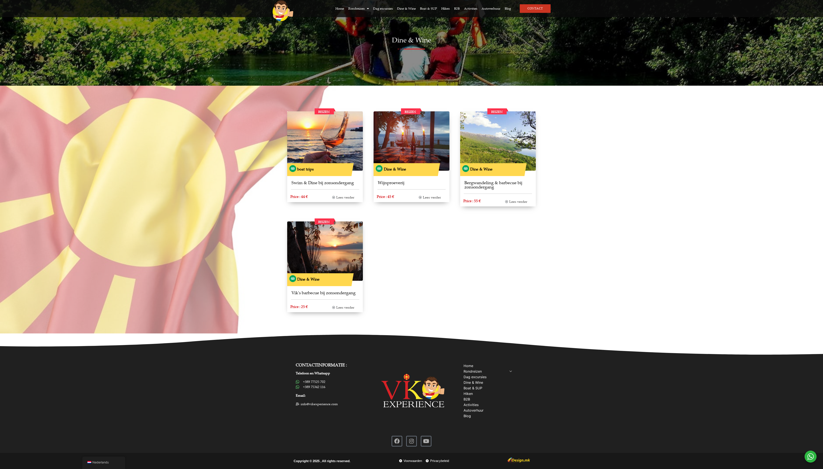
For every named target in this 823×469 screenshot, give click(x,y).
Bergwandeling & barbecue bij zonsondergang (493, 185)
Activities (470, 8)
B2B (457, 8)
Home (339, 8)
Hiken (445, 8)
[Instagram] (411, 441)
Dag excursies (383, 8)
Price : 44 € (299, 196)
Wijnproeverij (391, 182)
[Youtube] (426, 441)
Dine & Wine (406, 8)
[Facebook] (397, 441)
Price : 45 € (385, 196)
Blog (508, 8)
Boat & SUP (428, 8)
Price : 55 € (472, 201)
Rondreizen (356, 8)
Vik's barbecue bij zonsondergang (323, 293)
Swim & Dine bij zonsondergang (322, 182)
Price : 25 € (299, 307)
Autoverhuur (491, 8)
